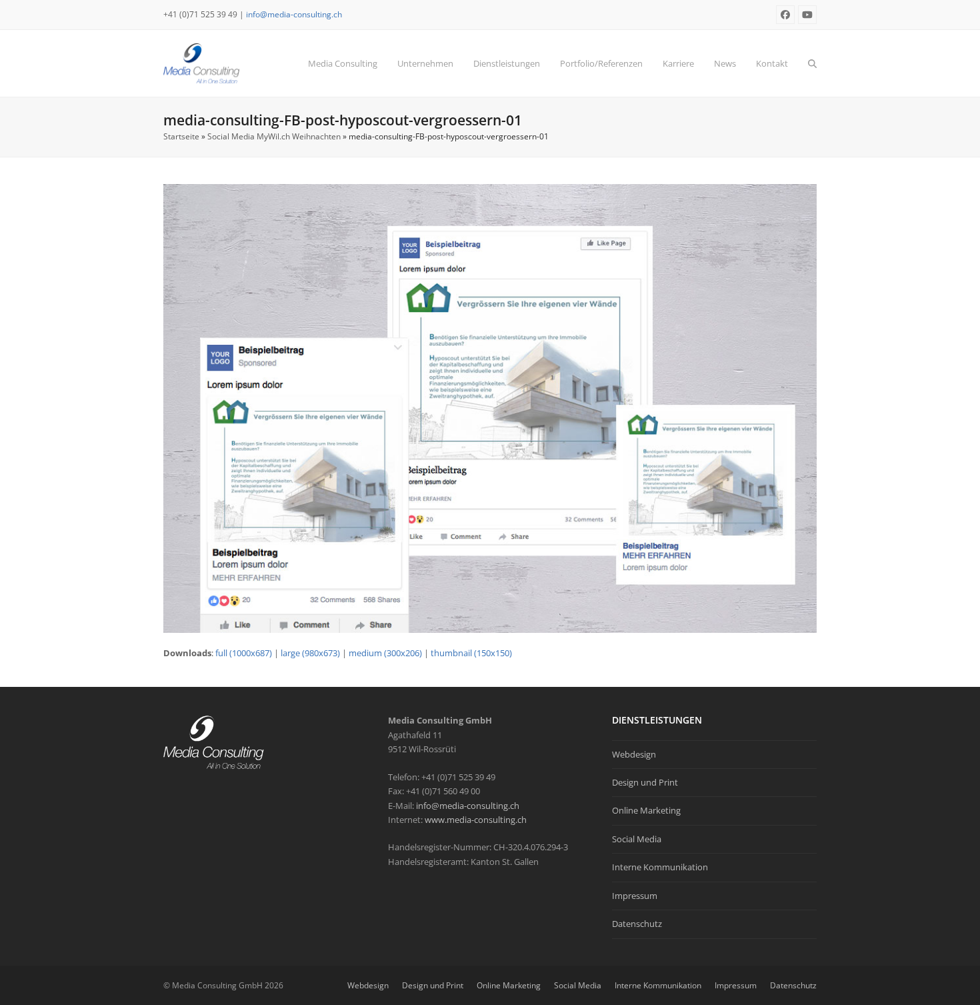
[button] (812, 63)
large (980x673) (310, 653)
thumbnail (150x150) (471, 653)
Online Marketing (646, 810)
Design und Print (645, 782)
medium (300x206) (385, 653)
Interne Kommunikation (660, 867)
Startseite (181, 136)
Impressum (634, 896)
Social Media (636, 839)
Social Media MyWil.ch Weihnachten (274, 136)
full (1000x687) (243, 653)
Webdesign (634, 754)
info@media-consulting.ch (294, 14)
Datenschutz (637, 924)
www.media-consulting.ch (476, 820)
